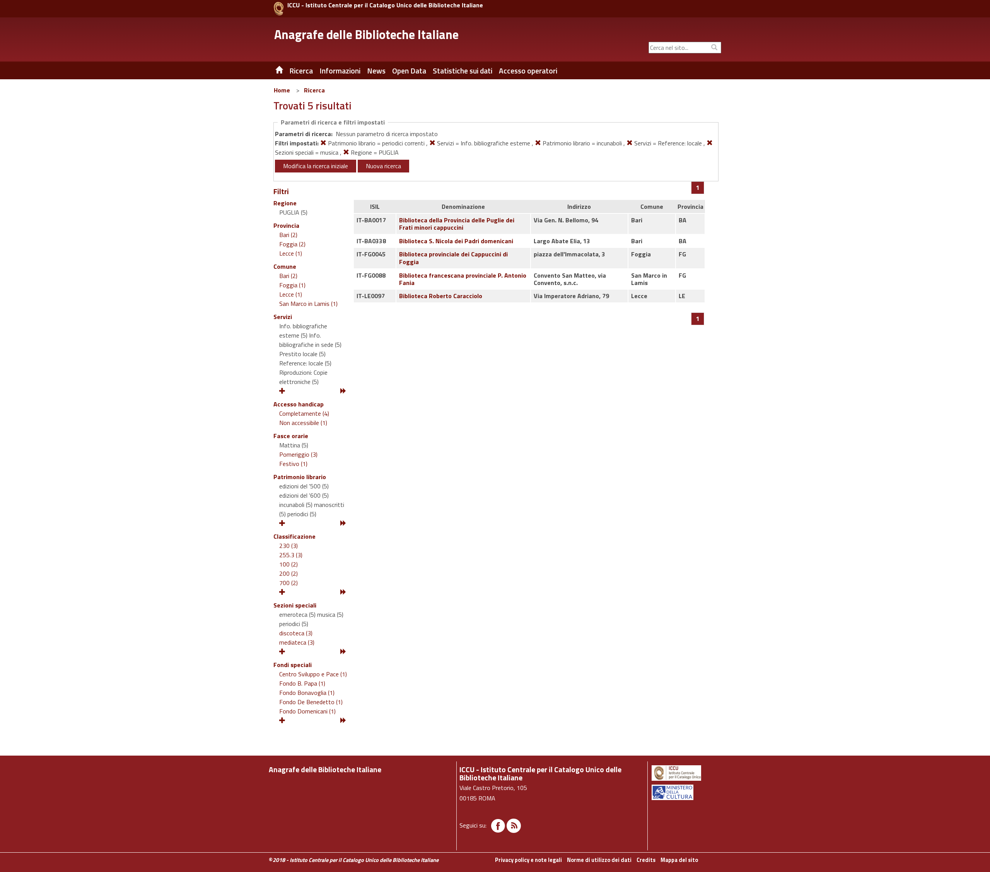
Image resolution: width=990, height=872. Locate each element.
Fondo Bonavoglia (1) (307, 692)
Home (282, 90)
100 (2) (288, 564)
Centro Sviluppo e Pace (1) (313, 674)
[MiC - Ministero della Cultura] (686, 792)
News (376, 71)
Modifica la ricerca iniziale (315, 166)
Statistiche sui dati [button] (462, 71)
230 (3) (288, 545)
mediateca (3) (296, 642)
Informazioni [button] (339, 71)
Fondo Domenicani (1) (307, 711)
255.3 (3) (290, 555)
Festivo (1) (293, 463)
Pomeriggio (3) (298, 454)
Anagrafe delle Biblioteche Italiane (366, 34)
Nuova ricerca (383, 166)
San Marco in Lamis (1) (308, 303)
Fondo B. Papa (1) (302, 683)
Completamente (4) (304, 413)
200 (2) (288, 573)
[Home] (273, 70)
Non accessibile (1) (303, 422)
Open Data (409, 71)
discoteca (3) (295, 633)
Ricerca (314, 90)
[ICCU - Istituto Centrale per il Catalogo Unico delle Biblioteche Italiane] (278, 8)
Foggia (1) (292, 285)
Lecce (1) (290, 253)
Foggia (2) (292, 244)
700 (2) (288, 582)
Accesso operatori (528, 71)
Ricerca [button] (301, 71)
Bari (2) (288, 234)
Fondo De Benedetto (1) (311, 701)
